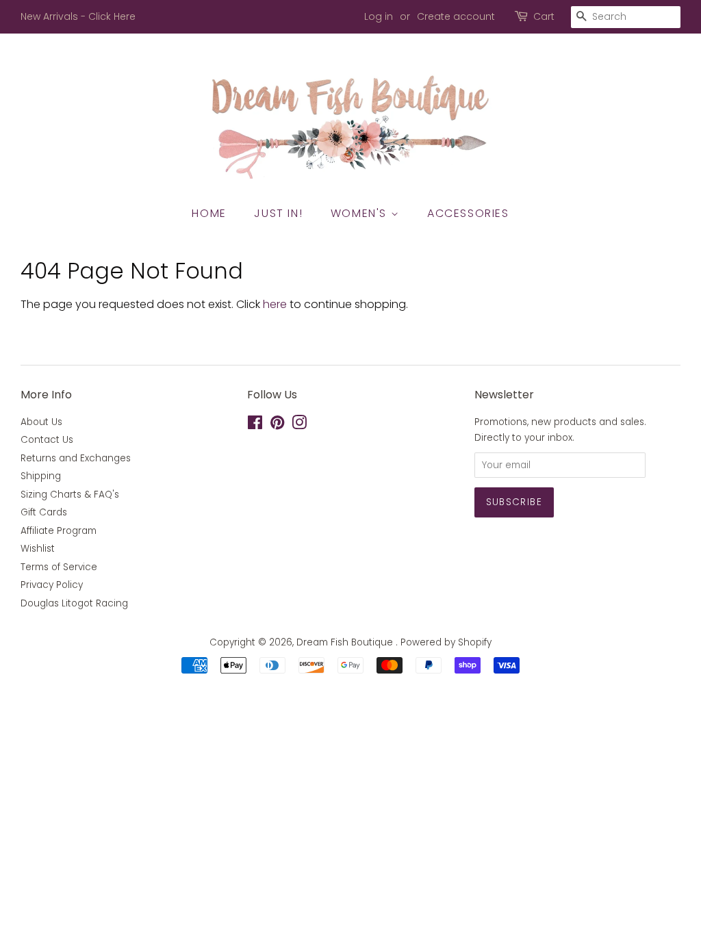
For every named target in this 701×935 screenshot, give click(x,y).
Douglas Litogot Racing (74, 603)
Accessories (468, 213)
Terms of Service (59, 567)
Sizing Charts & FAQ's (70, 494)
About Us (41, 421)
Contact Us (47, 439)
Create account (456, 16)
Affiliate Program (59, 530)
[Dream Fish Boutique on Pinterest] (277, 425)
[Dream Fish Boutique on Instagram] (299, 425)
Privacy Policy (52, 584)
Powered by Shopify (446, 642)
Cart (544, 16)
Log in (378, 16)
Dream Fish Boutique (346, 642)
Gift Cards (44, 512)
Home (209, 213)
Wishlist (38, 548)
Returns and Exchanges (76, 458)
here (275, 304)
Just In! (278, 213)
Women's (361, 213)
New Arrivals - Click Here (78, 16)
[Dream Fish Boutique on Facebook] (255, 425)
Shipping (41, 476)
